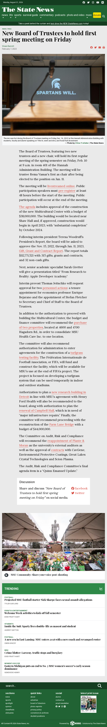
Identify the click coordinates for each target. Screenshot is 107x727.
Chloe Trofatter (82, 143)
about (33, 697)
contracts (57, 450)
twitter (79, 493)
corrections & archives (39, 713)
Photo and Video (75, 15)
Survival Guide (30, 15)
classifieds (9, 710)
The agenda (27, 207)
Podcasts (60, 15)
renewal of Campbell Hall (36, 410)
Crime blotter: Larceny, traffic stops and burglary (33, 652)
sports (8, 700)
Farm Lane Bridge (61, 424)
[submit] (100, 686)
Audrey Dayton (11, 630)
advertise (34, 700)
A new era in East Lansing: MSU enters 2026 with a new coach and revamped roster (52, 639)
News (5, 15)
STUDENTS (8, 624)
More (89, 15)
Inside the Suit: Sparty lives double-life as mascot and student (40, 626)
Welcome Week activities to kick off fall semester (32, 613)
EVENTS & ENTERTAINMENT (15, 611)
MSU (9, 29)
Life (11, 15)
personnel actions (55, 288)
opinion (8, 706)
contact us (60, 700)
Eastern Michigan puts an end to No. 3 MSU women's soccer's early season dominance (47, 667)
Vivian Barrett (8, 46)
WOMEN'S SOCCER (12, 663)
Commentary (46, 15)
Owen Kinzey (10, 643)
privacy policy (36, 710)
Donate (97, 15)
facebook (81, 488)
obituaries (9, 713)
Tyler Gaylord (11, 604)
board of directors (38, 703)
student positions (38, 716)
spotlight (9, 703)
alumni (58, 697)
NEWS (4, 29)
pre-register (67, 191)
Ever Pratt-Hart (12, 617)
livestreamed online (61, 186)
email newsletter (62, 703)
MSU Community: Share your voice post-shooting (39, 574)
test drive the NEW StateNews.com (67, 23)
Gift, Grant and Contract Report (41, 251)
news (7, 697)
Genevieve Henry (12, 672)
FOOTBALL (8, 597)
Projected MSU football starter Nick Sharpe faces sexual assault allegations (48, 599)
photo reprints (36, 706)
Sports (17, 15)
